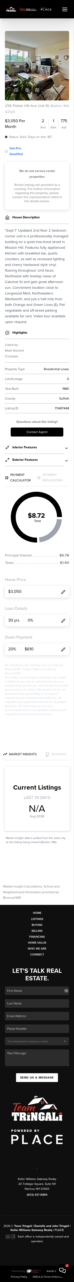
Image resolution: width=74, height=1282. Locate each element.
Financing (37, 937)
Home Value (37, 942)
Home (37, 913)
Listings (37, 919)
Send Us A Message (37, 1077)
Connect (37, 954)
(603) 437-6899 (37, 1194)
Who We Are (37, 948)
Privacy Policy (19, 1277)
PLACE (59, 1230)
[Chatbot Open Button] (62, 1270)
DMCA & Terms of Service (48, 1277)
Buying (37, 925)
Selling (37, 931)
